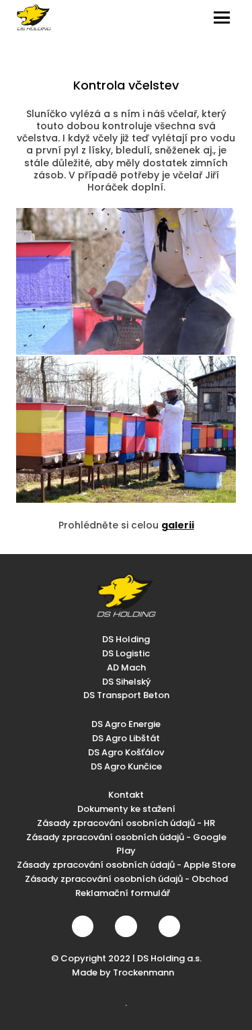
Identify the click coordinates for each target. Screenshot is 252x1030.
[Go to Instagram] (125, 926)
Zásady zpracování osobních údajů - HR (126, 823)
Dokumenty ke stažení (126, 808)
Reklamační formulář (122, 893)
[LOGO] (34, 17)
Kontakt (126, 794)
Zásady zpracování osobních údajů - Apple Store (126, 864)
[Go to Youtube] (169, 926)
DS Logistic (126, 653)
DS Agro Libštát (126, 738)
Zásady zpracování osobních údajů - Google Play (126, 844)
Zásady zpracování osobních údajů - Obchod (126, 878)
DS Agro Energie (126, 724)
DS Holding (126, 639)
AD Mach (126, 667)
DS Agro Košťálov (126, 752)
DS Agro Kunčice (126, 766)
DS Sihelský (126, 681)
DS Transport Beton (126, 695)
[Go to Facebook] (82, 926)
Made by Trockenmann (123, 972)
